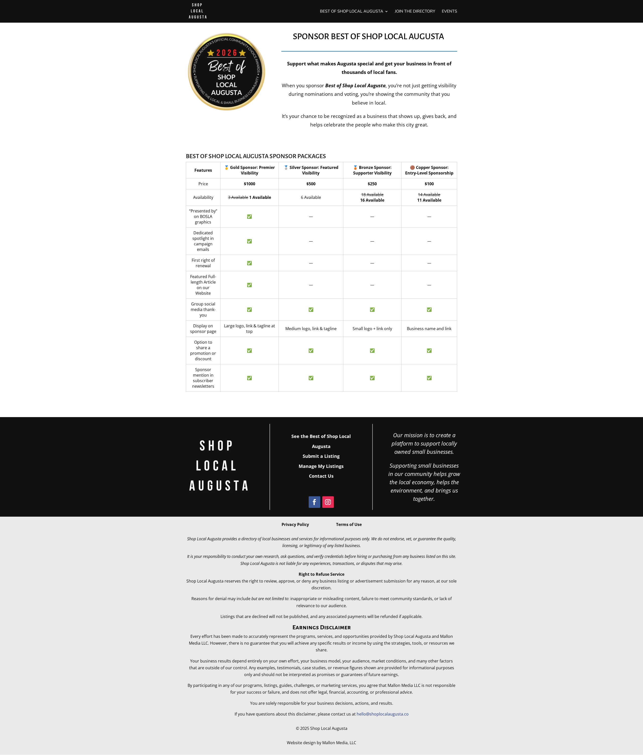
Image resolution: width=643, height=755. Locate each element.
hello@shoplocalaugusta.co (383, 714)
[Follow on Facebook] (314, 502)
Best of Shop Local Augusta (351, 12)
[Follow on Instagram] (328, 502)
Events (449, 12)
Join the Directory (415, 12)
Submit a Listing (321, 456)
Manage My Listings (321, 466)
